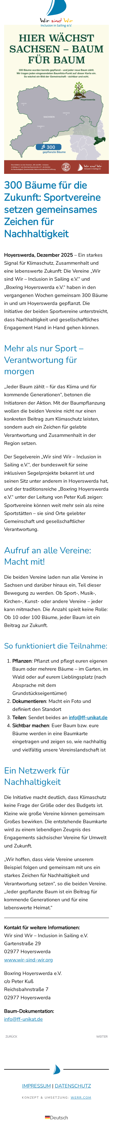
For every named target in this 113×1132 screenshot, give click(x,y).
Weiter (102, 1037)
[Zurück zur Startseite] (56, 7)
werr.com (81, 1098)
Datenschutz (73, 1086)
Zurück (11, 1037)
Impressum (36, 1086)
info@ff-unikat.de (88, 717)
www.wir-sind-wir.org (28, 959)
